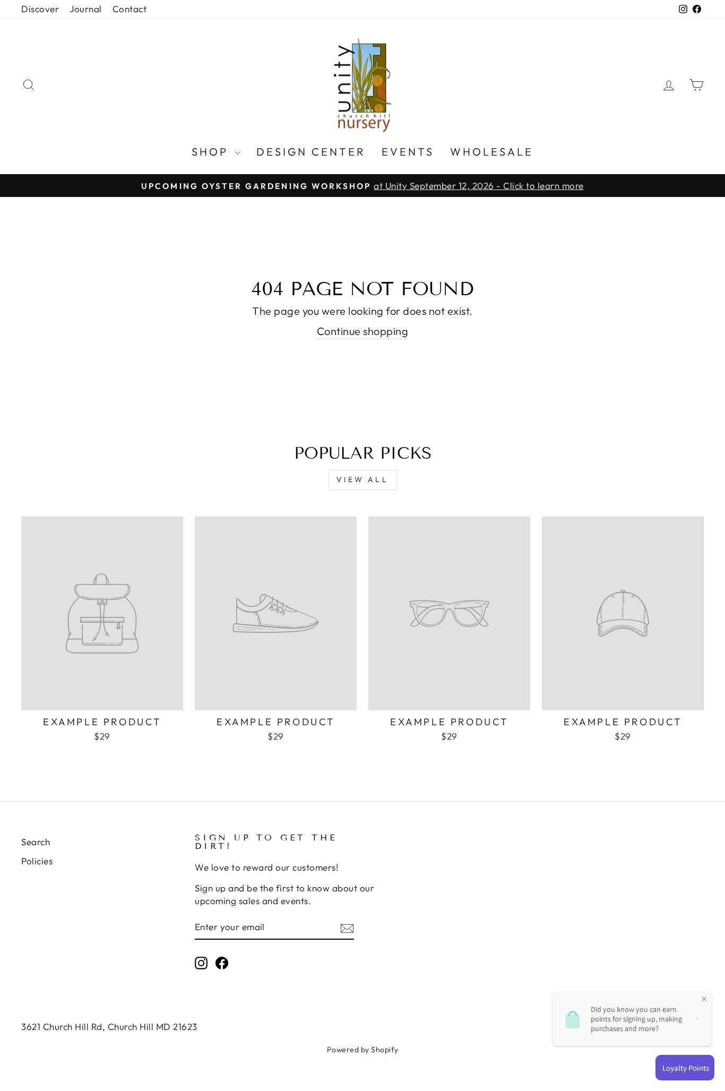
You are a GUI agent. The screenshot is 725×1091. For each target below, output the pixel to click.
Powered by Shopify (363, 1049)
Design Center (311, 151)
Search (35, 841)
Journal (86, 8)
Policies (37, 860)
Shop (212, 151)
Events (408, 151)
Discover (40, 8)
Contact (130, 8)
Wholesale (491, 151)
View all (362, 479)
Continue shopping (363, 331)
